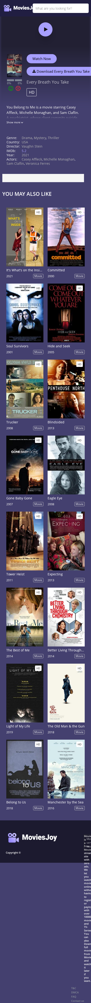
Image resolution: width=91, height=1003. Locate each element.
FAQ (73, 996)
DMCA (75, 992)
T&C (73, 988)
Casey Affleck (32, 159)
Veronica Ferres (38, 163)
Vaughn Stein (32, 146)
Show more (14, 122)
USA (25, 142)
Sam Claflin (15, 163)
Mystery (40, 138)
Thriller (53, 138)
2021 (25, 155)
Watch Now (41, 58)
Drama (27, 138)
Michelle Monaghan (59, 159)
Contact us (77, 1001)
